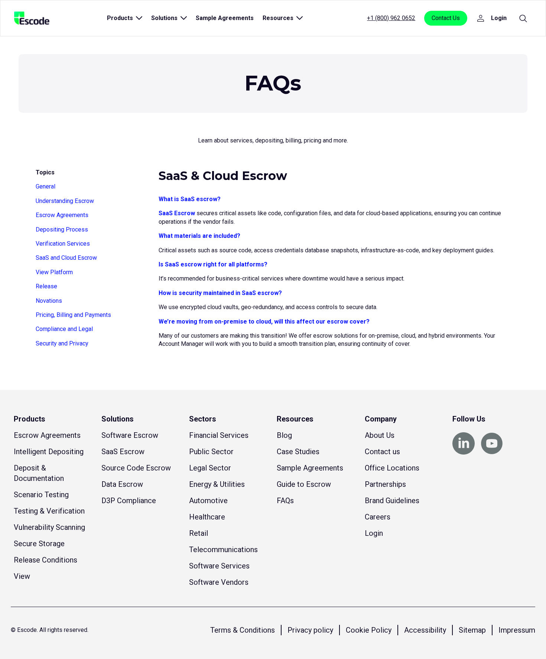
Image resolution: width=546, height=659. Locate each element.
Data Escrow (122, 484)
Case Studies (298, 451)
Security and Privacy (62, 343)
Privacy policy (310, 630)
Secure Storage (39, 543)
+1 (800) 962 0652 (391, 18)
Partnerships (385, 484)
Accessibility (425, 630)
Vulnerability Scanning (49, 527)
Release (46, 286)
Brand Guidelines (392, 500)
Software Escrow (129, 435)
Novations (49, 300)
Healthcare (207, 516)
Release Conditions (45, 559)
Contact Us (446, 18)
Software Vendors (218, 582)
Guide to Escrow (304, 484)
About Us (379, 435)
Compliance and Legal (64, 328)
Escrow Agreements (62, 215)
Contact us (382, 451)
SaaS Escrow (177, 213)
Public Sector (211, 451)
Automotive (208, 500)
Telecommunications (223, 549)
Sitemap (472, 630)
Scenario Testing (41, 494)
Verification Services (63, 243)
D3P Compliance (128, 500)
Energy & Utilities (217, 484)
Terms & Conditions (242, 630)
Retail (198, 533)
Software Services (219, 565)
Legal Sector (210, 467)
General (45, 186)
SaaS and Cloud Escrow (66, 257)
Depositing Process (62, 229)
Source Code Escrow (136, 467)
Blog (284, 435)
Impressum (516, 630)
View (22, 576)
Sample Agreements (225, 18)
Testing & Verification (49, 510)
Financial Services (218, 435)
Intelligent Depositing (49, 451)
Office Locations (392, 467)
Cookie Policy (368, 630)
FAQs (285, 500)
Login (374, 533)
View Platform (54, 272)
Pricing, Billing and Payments (73, 314)
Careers (377, 516)
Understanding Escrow (65, 200)
